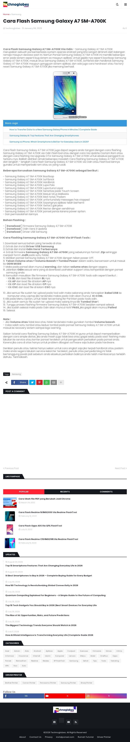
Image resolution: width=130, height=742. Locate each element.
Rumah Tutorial (86, 737)
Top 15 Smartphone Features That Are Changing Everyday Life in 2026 (44, 565)
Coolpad (71, 651)
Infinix (119, 651)
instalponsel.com (65, 737)
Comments (106, 491)
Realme (34, 661)
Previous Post (12, 468)
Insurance (23, 656)
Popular (23, 491)
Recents (65, 491)
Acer (7, 651)
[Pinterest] (39, 382)
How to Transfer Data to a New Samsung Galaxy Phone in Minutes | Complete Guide (53, 129)
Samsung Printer (68, 683)
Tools (103, 661)
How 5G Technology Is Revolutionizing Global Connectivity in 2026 (41, 585)
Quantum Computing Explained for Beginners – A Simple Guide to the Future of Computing (55, 595)
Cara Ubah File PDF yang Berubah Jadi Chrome (44, 498)
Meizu (83, 656)
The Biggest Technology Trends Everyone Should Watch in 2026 (40, 625)
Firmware (97, 651)
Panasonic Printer (48, 683)
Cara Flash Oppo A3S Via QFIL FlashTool (40, 525)
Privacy (48, 737)
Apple (60, 651)
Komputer (59, 656)
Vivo (15, 665)
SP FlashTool (59, 661)
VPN (7, 665)
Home (6, 14)
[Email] (54, 382)
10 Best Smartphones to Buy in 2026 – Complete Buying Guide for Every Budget (48, 575)
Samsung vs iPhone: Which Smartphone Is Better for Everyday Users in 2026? (49, 141)
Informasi (9, 656)
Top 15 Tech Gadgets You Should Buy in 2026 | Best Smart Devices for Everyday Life (51, 605)
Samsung (16, 14)
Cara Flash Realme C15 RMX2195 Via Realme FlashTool (48, 539)
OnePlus (104, 656)
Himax (109, 651)
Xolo (24, 665)
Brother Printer (11, 683)
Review (46, 661)
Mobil (93, 656)
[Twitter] (32, 382)
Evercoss (84, 651)
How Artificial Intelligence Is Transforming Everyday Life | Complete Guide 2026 (49, 635)
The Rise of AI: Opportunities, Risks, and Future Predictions (37, 615)
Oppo (115, 656)
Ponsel (8, 661)
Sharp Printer (86, 683)
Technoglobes (58, 732)
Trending (115, 661)
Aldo (27, 651)
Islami (47, 656)
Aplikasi (49, 651)
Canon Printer (29, 683)
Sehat (85, 661)
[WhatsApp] (46, 382)
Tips (95, 661)
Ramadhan (21, 661)
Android (37, 651)
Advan (17, 651)
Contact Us (35, 737)
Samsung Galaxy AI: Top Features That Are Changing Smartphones (44, 135)
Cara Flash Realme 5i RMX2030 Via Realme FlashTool (48, 512)
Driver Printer (104, 737)
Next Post (120, 468)
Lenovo (72, 656)
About (22, 737)
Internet (36, 656)
